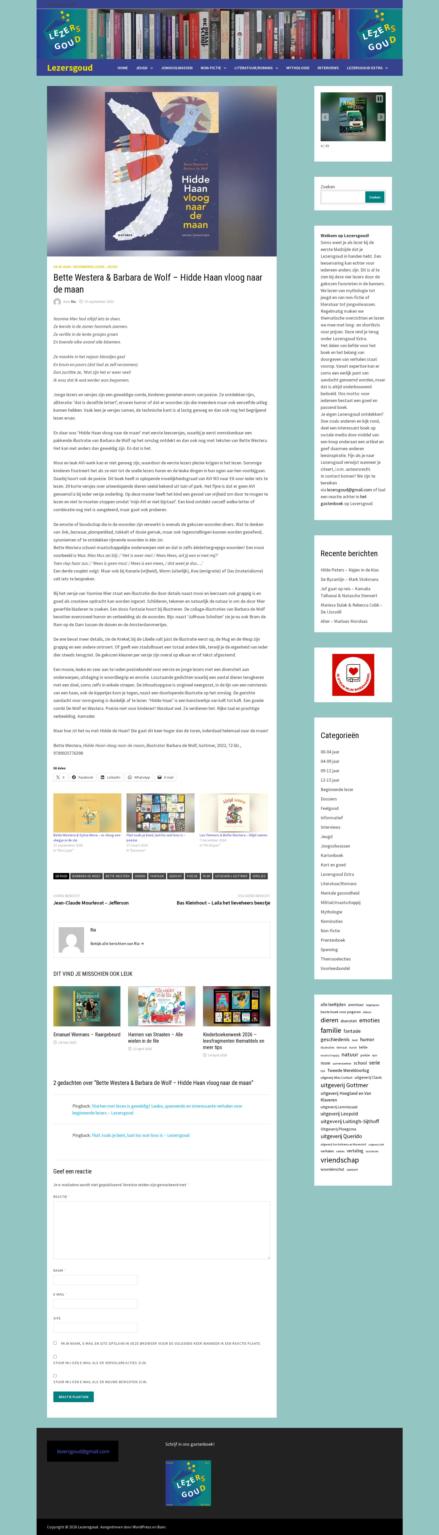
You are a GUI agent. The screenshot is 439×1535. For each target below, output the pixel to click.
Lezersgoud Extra (365, 67)
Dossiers (329, 799)
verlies (340, 1151)
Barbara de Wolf (86, 876)
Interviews (328, 67)
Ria (73, 301)
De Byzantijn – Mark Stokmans (350, 579)
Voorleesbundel (335, 968)
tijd (323, 1071)
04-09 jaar (62, 266)
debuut (367, 1012)
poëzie (192, 876)
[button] (325, 117)
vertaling (355, 1151)
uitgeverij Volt (376, 1144)
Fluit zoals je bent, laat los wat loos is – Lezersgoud (141, 1135)
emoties (369, 1020)
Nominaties (332, 921)
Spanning (329, 949)
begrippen (372, 1005)
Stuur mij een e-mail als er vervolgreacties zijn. (100, 1362)
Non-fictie (211, 67)
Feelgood (330, 808)
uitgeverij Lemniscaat (339, 1106)
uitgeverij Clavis (368, 1077)
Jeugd (142, 67)
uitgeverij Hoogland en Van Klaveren (346, 1097)
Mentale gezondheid (340, 893)
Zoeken (328, 187)
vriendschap (340, 1160)
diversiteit (349, 1020)
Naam (59, 1270)
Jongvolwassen (177, 67)
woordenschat (332, 1169)
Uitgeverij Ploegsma (338, 1128)
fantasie (157, 876)
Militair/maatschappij (340, 902)
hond (355, 1040)
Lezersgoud (70, 67)
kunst (353, 1047)
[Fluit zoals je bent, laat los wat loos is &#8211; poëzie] (161, 812)
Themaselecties (336, 959)
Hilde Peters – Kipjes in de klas (350, 570)
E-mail (60, 1294)
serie (374, 1062)
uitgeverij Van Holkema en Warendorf (343, 1144)
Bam (161, 1526)
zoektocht (352, 1169)
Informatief (332, 818)
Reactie (61, 1196)
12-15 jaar (330, 780)
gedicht (175, 876)
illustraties (327, 1047)
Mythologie (297, 67)
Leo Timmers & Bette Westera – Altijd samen (233, 835)
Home (123, 67)
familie (331, 1030)
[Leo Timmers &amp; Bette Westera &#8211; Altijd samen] (234, 812)
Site (57, 1318)
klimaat (342, 1047)
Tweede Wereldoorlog (348, 1070)
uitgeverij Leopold (339, 1114)
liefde (363, 1047)
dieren (140, 876)
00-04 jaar (330, 752)
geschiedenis (335, 1039)
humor (367, 1039)
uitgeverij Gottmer (231, 876)
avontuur (356, 1004)
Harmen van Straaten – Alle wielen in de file (155, 1037)
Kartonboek (332, 855)
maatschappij (330, 1055)
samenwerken (342, 1063)
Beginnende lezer (88, 266)
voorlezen (372, 1151)
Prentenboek (333, 940)
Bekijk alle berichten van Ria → (117, 943)
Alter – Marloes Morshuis (344, 621)
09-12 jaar (330, 770)
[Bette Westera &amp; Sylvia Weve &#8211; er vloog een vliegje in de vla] (87, 812)
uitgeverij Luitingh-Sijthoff (350, 1121)
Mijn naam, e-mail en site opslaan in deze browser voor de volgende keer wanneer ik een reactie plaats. (161, 1343)
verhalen (327, 1151)
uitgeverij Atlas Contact (336, 1077)
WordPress (142, 1526)
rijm (206, 876)
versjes (259, 876)
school (360, 1063)
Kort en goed (333, 865)
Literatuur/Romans (253, 67)
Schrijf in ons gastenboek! (190, 1444)
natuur (349, 1054)
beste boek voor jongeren (341, 1012)
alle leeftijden (333, 1004)
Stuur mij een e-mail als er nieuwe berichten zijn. (100, 1382)
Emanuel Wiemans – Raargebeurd (86, 1034)
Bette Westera (118, 876)
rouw (325, 1063)
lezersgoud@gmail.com (349, 490)
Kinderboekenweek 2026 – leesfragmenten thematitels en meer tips (233, 1040)
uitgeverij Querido (341, 1136)
